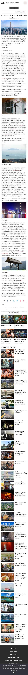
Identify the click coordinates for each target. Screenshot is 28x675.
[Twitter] (17, 300)
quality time (15, 307)
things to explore (8, 134)
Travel (3, 323)
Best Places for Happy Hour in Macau (19, 422)
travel (6, 309)
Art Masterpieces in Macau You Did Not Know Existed (21, 382)
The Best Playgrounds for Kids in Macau (19, 443)
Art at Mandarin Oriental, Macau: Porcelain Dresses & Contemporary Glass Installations (21, 546)
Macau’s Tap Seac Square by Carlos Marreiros (20, 524)
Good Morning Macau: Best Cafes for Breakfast (20, 392)
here (21, 280)
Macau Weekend (19, 337)
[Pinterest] (20, 300)
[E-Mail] (4, 300)
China (14, 8)
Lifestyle (3, 418)
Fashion (3, 438)
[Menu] (25, 2)
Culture (3, 408)
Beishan (21, 125)
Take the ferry (16, 170)
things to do (21, 307)
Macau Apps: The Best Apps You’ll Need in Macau (6, 341)
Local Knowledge (20, 323)
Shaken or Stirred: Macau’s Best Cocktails (20, 453)
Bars (2, 377)
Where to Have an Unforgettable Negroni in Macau (20, 494)
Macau (3, 601)
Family (3, 449)
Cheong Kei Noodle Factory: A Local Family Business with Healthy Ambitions (20, 628)
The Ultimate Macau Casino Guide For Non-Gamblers (20, 341)
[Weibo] (23, 300)
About (13, 648)
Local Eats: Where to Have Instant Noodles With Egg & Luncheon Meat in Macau (21, 577)
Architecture (5, 530)
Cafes (2, 611)
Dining (3, 398)
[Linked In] (14, 300)
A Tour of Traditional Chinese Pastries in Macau (21, 514)
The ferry (4, 78)
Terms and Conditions (13, 660)
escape (10, 307)
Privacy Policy (13, 657)
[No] (26, 669)
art (4, 228)
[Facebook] (7, 300)
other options (13, 129)
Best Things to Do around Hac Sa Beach (20, 595)
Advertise (13, 654)
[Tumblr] (10, 300)
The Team (13, 651)
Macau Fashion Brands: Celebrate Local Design (20, 433)
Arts (2, 387)
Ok (14, 672)
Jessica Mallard (20, 12)
